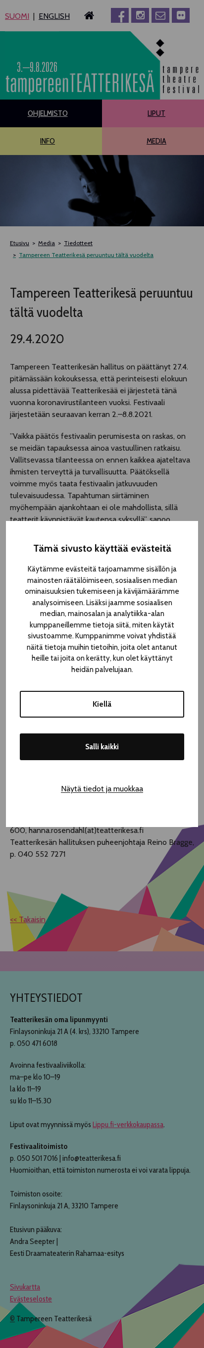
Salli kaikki (102, 746)
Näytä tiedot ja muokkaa (102, 788)
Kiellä (102, 704)
